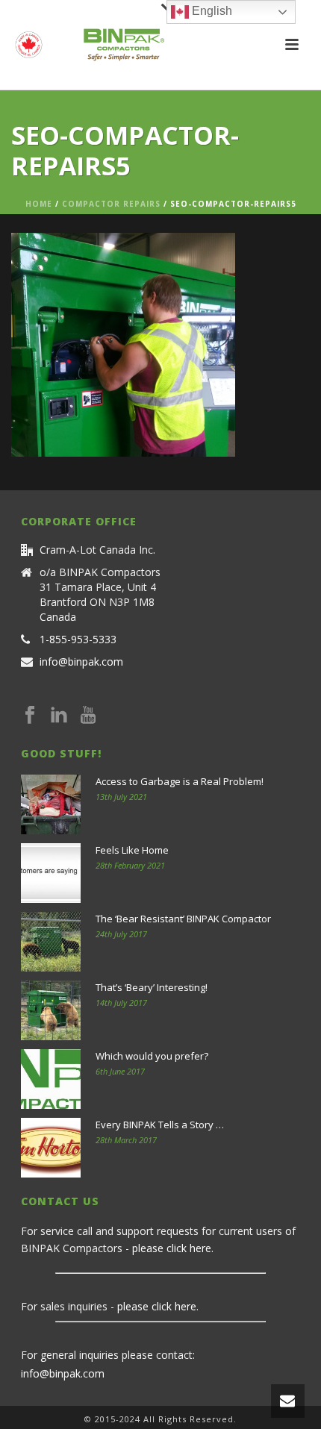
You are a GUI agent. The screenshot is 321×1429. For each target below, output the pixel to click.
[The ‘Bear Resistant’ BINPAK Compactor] (51, 942)
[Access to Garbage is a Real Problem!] (51, 804)
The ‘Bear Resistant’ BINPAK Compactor (183, 918)
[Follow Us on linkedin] (59, 715)
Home (38, 203)
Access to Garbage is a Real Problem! (180, 781)
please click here (171, 1248)
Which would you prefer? (152, 1056)
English (210, 10)
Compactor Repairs (111, 203)
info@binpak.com (81, 662)
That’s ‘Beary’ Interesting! (152, 987)
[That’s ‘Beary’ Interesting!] (51, 1010)
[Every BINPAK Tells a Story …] (51, 1148)
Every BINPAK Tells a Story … (160, 1124)
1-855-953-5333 (78, 639)
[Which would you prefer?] (51, 1079)
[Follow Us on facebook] (30, 715)
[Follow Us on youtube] (88, 715)
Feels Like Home (132, 850)
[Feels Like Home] (51, 873)
